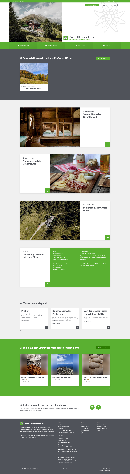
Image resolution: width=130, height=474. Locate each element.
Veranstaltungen (85, 430)
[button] (15, 1)
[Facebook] (116, 1)
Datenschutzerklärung (32, 468)
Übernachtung (84, 424)
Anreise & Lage (84, 428)
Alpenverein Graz (106, 1)
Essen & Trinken (85, 426)
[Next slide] (108, 330)
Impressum (23, 468)
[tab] (20, 330)
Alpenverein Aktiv (101, 426)
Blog (82, 432)
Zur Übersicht (102, 58)
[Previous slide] (106, 330)
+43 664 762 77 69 (61, 257)
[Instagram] (113, 1)
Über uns (83, 433)
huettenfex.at (107, 470)
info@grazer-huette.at (62, 259)
